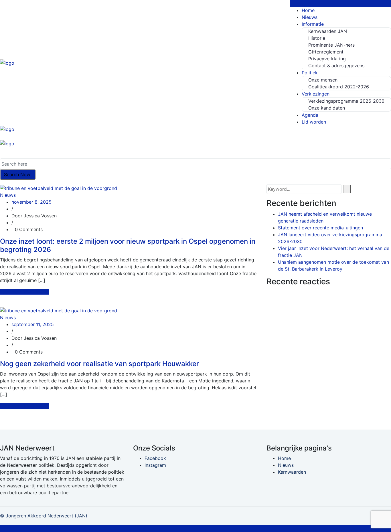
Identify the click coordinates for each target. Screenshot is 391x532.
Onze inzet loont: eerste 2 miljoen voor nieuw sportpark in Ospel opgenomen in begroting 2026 (127, 245)
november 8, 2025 (31, 202)
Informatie (313, 24)
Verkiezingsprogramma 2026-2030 (346, 101)
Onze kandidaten (326, 108)
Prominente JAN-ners (331, 45)
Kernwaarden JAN (327, 31)
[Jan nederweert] (7, 62)
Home (308, 10)
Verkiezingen (315, 94)
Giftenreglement (325, 52)
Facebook (155, 458)
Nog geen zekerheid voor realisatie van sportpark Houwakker (99, 364)
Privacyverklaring (327, 58)
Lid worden (314, 122)
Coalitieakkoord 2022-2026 (338, 87)
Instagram (155, 465)
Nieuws (309, 17)
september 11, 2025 (32, 324)
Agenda (310, 115)
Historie (316, 38)
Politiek (310, 73)
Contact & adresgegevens (336, 65)
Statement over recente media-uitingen (320, 228)
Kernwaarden (292, 472)
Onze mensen (322, 80)
